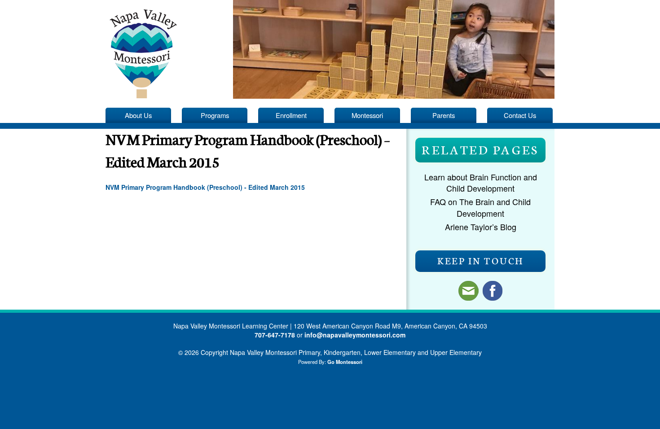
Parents (443, 115)
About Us (138, 115)
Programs (215, 115)
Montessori (367, 115)
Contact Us (520, 115)
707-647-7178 (275, 334)
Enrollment (291, 115)
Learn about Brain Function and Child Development (480, 182)
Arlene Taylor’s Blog (480, 226)
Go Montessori (344, 361)
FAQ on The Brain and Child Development (480, 207)
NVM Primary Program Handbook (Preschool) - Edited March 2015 (205, 187)
